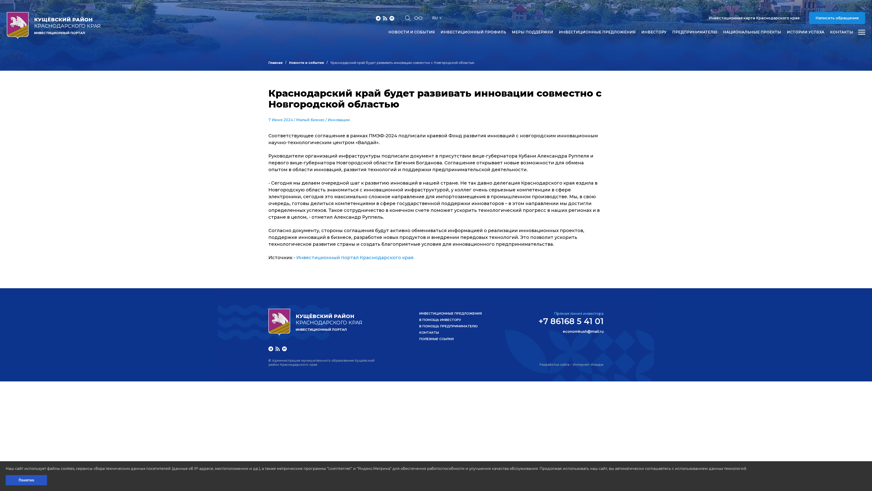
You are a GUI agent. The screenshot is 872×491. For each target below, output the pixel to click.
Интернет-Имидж (588, 365)
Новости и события (411, 32)
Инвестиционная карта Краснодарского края (754, 18)
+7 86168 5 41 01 (571, 321)
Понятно (26, 480)
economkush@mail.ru (583, 331)
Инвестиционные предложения (597, 32)
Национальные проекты (752, 32)
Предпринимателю (694, 32)
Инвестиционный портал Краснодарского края (355, 257)
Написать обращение (837, 18)
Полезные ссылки (436, 339)
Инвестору (653, 32)
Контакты (841, 32)
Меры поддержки (532, 32)
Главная (275, 63)
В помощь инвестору (440, 320)
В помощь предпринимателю (448, 326)
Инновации (339, 120)
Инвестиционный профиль (473, 32)
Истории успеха (805, 32)
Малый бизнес (310, 120)
